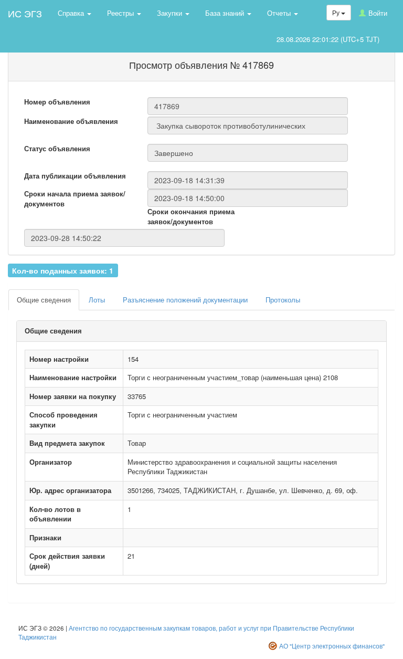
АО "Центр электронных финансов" (332, 646)
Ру (336, 12)
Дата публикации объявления (75, 176)
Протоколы (283, 300)
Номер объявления (57, 102)
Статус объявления (57, 148)
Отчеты (280, 13)
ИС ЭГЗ (25, 13)
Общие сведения (44, 300)
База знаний (225, 13)
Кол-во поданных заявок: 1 (62, 270)
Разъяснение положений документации (185, 300)
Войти (377, 13)
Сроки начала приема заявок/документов (74, 198)
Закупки (170, 13)
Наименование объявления (71, 121)
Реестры (121, 13)
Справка (72, 13)
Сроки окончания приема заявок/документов (191, 216)
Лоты (97, 300)
